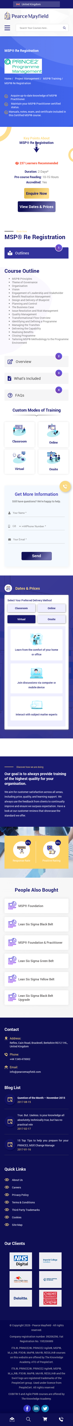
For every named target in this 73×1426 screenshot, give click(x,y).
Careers (16, 1187)
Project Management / (28, 78)
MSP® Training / (53, 78)
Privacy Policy (20, 1195)
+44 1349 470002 (20, 1059)
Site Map (17, 1225)
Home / (8, 78)
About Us (17, 1180)
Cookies (16, 1217)
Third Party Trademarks (26, 1210)
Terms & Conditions (23, 1202)
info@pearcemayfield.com (25, 1072)
